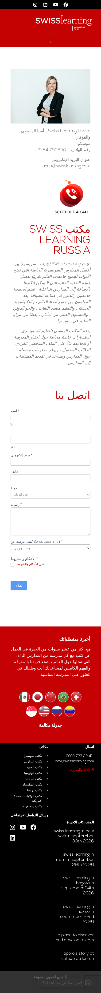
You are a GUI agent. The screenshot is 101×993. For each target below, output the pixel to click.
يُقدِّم (19, 586)
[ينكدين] (45, 4)
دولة (14, 488)
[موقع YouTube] (55, 4)
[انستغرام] (35, 4)
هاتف (14, 472)
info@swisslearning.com (74, 761)
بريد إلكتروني (21, 455)
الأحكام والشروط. (30, 564)
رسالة (16, 505)
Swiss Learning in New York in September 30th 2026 (74, 836)
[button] (50, 41)
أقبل (30, 564)
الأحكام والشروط (81, 770)
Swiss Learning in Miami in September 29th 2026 (74, 860)
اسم (15, 411)
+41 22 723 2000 (80, 756)
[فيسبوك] (65, 4)
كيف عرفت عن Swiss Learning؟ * (36, 542)
